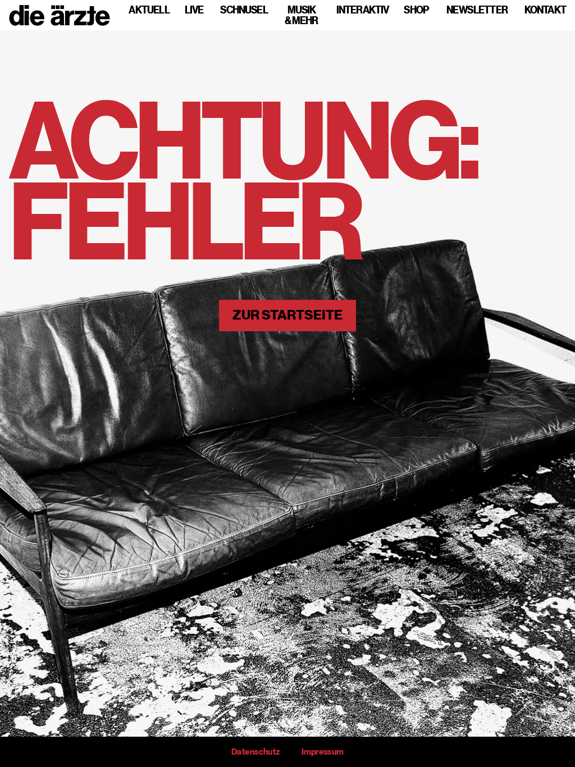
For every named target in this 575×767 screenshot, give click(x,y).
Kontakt (545, 9)
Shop (416, 9)
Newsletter (477, 9)
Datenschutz (255, 751)
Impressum (323, 751)
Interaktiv (362, 9)
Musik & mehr (301, 15)
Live (194, 9)
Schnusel (244, 9)
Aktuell (149, 9)
